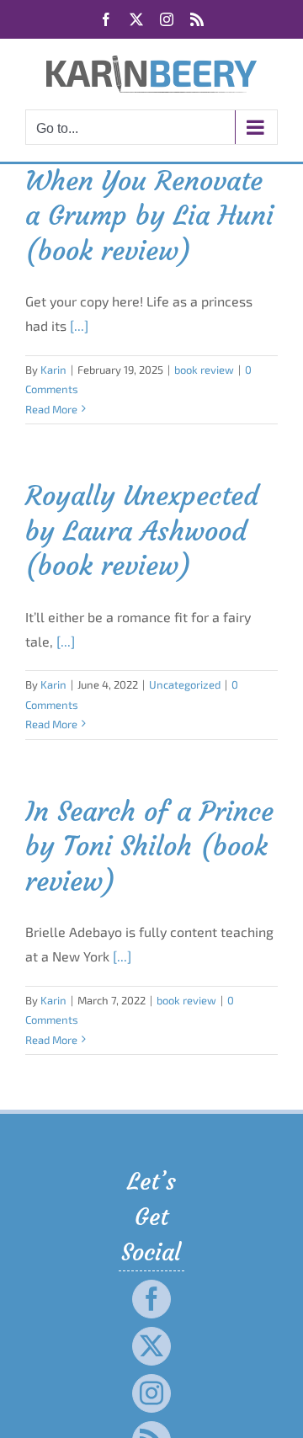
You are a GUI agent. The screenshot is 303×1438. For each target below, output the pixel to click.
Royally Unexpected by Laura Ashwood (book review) (141, 531)
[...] (79, 325)
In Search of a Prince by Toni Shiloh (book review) (149, 846)
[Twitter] (151, 1346)
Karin (53, 369)
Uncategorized (185, 684)
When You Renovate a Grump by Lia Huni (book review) (149, 216)
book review (204, 369)
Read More (51, 409)
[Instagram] (151, 1393)
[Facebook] (151, 1299)
